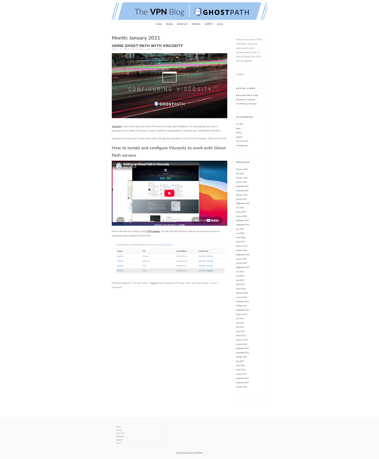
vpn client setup (200, 283)
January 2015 (241, 297)
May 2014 (240, 327)
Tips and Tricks (140, 283)
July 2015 (240, 271)
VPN (177, 283)
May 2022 (240, 173)
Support (209, 24)
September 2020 (242, 203)
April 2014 (240, 331)
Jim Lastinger (137, 49)
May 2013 (240, 361)
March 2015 (240, 288)
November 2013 (242, 352)
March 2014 (240, 335)
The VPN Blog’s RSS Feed (246, 104)
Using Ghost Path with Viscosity (147, 45)
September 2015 (242, 267)
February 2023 (242, 169)
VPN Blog (196, 24)
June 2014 (240, 323)
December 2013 (242, 348)
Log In (220, 24)
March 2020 (240, 212)
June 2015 (240, 276)
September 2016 (242, 254)
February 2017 (242, 246)
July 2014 (240, 318)
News (238, 128)
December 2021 (242, 186)
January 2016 (241, 263)
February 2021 (242, 195)
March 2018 (240, 237)
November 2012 (242, 382)
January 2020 (241, 216)
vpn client (186, 283)
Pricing (169, 24)
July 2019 (240, 229)
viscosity (169, 283)
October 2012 (241, 387)
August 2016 (241, 259)
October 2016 (241, 250)
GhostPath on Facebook (245, 99)
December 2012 (242, 378)
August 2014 (241, 314)
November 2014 (242, 301)
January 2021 (241, 199)
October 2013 (241, 357)
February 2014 (242, 340)
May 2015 (240, 280)
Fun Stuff (239, 124)
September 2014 (242, 310)
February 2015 (242, 293)
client (161, 283)
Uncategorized (241, 145)
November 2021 (242, 190)
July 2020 (240, 207)
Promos (239, 133)
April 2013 (240, 365)
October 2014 (241, 306)
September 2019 (242, 225)
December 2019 (242, 220)
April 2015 (240, 284)
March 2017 (240, 242)
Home (159, 24)
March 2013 (240, 370)
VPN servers (153, 231)
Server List (182, 24)
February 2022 (242, 178)
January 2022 (241, 182)
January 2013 (241, 374)
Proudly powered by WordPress (189, 452)
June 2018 (240, 233)
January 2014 (241, 344)
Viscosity (116, 126)
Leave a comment (154, 49)
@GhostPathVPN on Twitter (247, 95)
